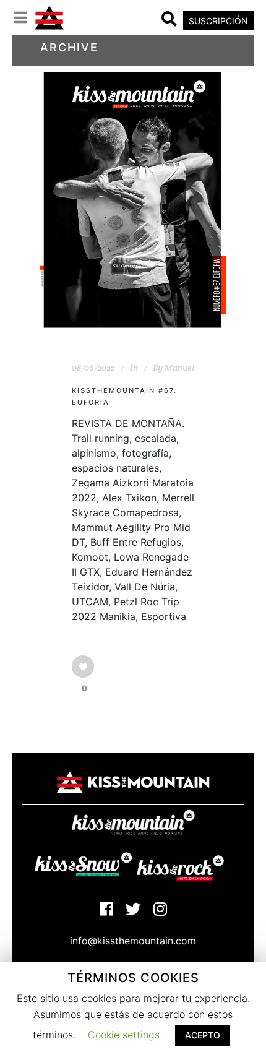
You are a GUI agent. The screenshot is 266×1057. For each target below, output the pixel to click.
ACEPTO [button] (202, 1035)
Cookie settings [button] (124, 1035)
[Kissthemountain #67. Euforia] (133, 200)
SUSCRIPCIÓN (218, 20)
